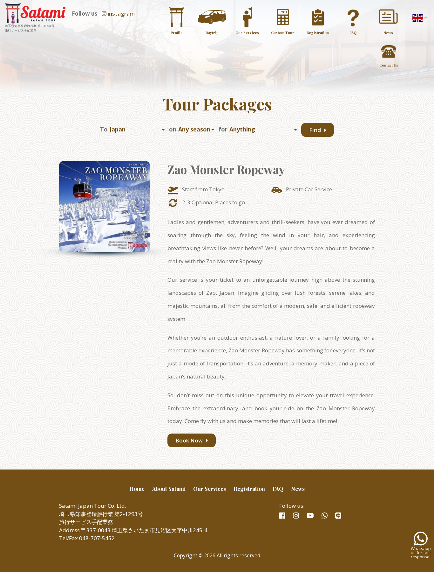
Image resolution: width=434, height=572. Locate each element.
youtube (310, 515)
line (338, 515)
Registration (318, 32)
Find (315, 130)
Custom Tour (282, 32)
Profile (177, 32)
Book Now (189, 440)
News (388, 32)
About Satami (169, 488)
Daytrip (212, 32)
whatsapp (324, 515)
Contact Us (388, 65)
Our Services (247, 32)
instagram (121, 13)
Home (137, 488)
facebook (282, 515)
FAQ (352, 32)
